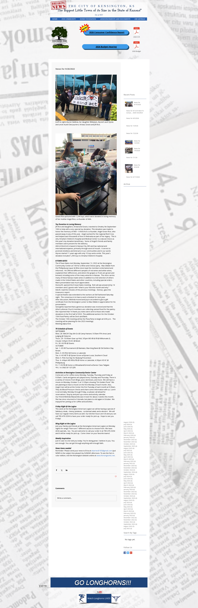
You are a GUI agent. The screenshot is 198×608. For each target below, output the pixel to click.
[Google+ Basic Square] (131, 553)
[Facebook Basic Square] (125, 553)
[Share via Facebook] (56, 470)
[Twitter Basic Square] (128, 553)
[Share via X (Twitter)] (61, 470)
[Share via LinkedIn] (67, 470)
